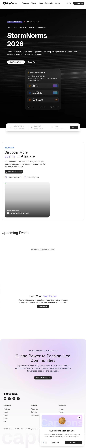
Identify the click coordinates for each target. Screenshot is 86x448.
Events (6, 415)
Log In (69, 3)
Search (74, 127)
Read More (32, 62)
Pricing (33, 3)
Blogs (40, 3)
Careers (34, 412)
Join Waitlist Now (15, 62)
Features (25, 3)
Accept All (73, 442)
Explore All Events (15, 172)
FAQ (5, 421)
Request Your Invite (43, 378)
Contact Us (49, 3)
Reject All (55, 442)
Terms (61, 412)
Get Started (78, 3)
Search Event (19, 126)
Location (37, 126)
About (57, 3)
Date (56, 126)
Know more (43, 306)
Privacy (61, 409)
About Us (34, 409)
